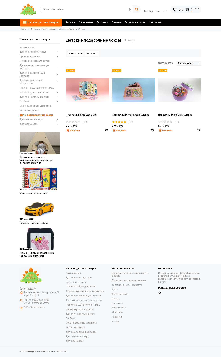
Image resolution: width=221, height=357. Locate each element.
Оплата (116, 22)
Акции (115, 321)
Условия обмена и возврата (127, 285)
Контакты (155, 22)
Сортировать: (165, 63)
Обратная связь (120, 294)
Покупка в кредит (134, 22)
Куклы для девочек (30, 56)
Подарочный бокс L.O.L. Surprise (175, 114)
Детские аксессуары (31, 119)
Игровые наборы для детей (35, 61)
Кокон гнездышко (29, 110)
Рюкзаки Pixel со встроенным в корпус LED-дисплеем (37, 254)
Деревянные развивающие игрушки (34, 67)
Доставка (102, 22)
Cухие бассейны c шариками (35, 106)
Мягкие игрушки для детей (34, 92)
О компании (86, 22)
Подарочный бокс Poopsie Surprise (130, 114)
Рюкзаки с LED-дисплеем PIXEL (37, 87)
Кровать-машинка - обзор (34, 223)
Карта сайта (119, 307)
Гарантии (117, 316)
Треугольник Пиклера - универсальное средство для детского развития (36, 160)
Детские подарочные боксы (36, 115)
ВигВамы (24, 101)
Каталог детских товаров (43, 22)
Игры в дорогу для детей (33, 193)
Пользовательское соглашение (129, 280)
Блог (114, 289)
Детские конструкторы (33, 51)
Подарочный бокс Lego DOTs (81, 114)
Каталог (70, 22)
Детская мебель (29, 124)
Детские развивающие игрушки (32, 74)
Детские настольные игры (34, 96)
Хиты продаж (27, 47)
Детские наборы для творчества (31, 82)
